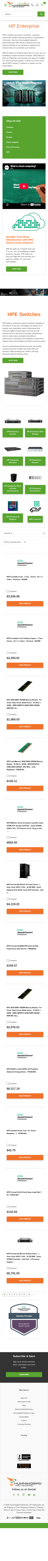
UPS (8, 152)
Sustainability (24, 1417)
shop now (12, 72)
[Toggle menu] (4, 4)
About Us (24, 1398)
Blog (24, 1405)
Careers (24, 1420)
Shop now (16, 269)
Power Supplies (12, 142)
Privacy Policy (20, 1510)
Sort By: (7, 542)
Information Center (24, 1402)
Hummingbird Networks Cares (24, 1413)
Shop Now (12, 360)
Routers (9, 137)
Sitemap (40, 1507)
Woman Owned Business (24, 1409)
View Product (25, 603)
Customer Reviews (24, 1424)
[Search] (41, 14)
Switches (9, 127)
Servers (9, 132)
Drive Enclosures (12, 147)
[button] (24, 533)
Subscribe (24, 1374)
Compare (13, 591)
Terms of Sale (9, 1510)
